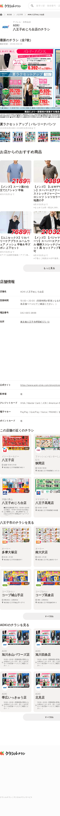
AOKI (16, 25)
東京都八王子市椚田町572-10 (35, 321)
